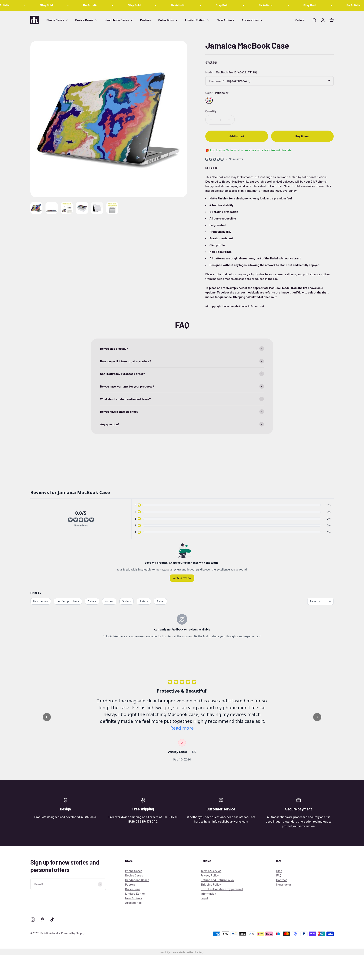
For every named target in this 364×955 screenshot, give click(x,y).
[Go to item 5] (97, 208)
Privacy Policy (210, 875)
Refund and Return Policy (217, 880)
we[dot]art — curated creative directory (182, 952)
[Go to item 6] (112, 208)
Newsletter (283, 884)
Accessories (250, 20)
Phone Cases (55, 20)
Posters (145, 20)
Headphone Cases (117, 20)
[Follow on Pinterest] (42, 919)
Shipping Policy (211, 884)
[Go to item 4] (82, 208)
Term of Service (211, 870)
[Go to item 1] (36, 208)
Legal (204, 898)
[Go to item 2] (52, 208)
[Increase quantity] (229, 119)
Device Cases (84, 20)
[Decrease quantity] (211, 119)
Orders (299, 20)
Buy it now (302, 136)
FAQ (278, 875)
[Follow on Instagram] (32, 919)
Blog (279, 870)
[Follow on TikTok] (52, 919)
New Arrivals (225, 20)
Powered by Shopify (73, 933)
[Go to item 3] (67, 208)
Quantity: (211, 111)
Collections (166, 20)
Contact (281, 880)
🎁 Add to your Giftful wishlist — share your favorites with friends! (248, 150)
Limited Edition (195, 20)
